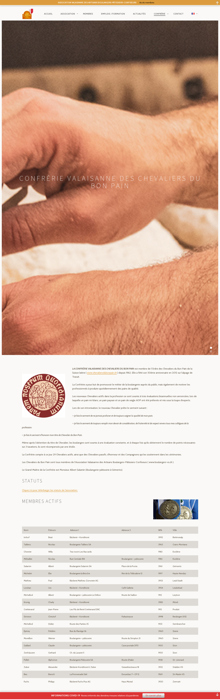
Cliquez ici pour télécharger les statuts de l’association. (50, 490)
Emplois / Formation (113, 13)
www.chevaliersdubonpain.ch (102, 372)
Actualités (139, 13)
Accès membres (146, 2)
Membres (88, 13)
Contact (178, 13)
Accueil (48, 13)
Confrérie (159, 13)
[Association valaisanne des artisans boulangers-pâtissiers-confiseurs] (28, 14)
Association (68, 13)
